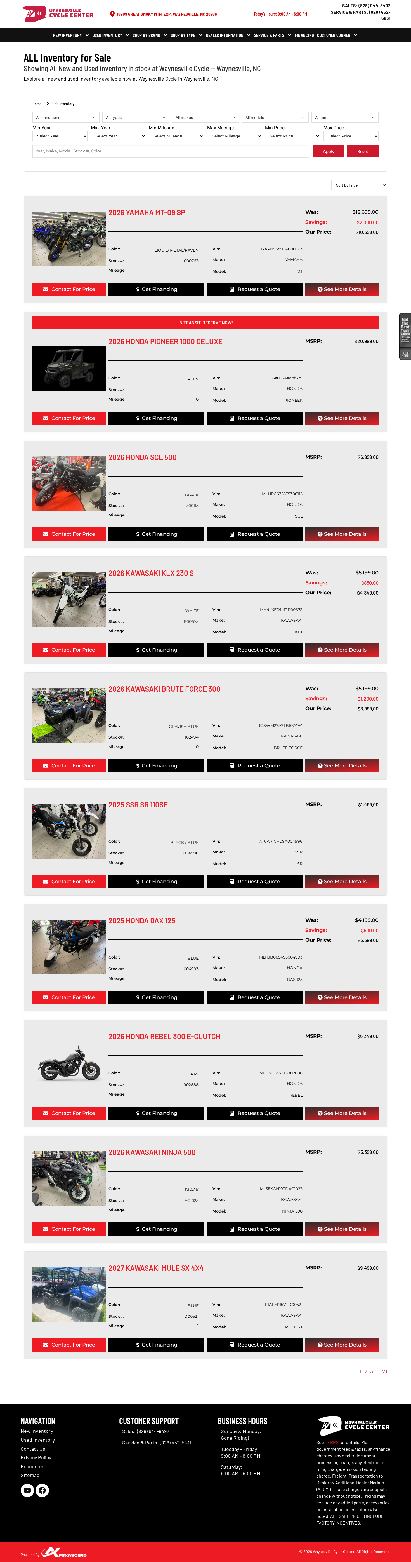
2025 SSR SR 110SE (138, 804)
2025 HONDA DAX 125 (141, 920)
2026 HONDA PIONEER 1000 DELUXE (165, 341)
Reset (362, 151)
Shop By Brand (146, 35)
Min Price (275, 127)
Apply (328, 151)
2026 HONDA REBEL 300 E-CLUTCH (164, 1036)
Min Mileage (161, 127)
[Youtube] (27, 1490)
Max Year (100, 127)
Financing (304, 35)
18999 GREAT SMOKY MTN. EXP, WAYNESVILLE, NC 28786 (167, 14)
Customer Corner (333, 35)
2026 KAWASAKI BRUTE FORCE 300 (164, 688)
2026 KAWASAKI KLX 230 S (151, 573)
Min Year (41, 127)
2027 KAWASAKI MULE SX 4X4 (156, 1267)
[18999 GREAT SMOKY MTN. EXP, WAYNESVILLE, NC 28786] (112, 14)
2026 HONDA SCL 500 (142, 457)
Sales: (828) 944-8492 (366, 5)
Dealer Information (225, 35)
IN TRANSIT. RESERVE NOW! (205, 322)
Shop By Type (183, 35)
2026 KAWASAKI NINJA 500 (152, 1152)
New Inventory (67, 35)
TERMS (332, 1442)
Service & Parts (269, 35)
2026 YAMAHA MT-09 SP (146, 212)
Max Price (333, 127)
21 (384, 1371)
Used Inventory (107, 35)
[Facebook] (42, 1490)
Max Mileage (220, 127)
